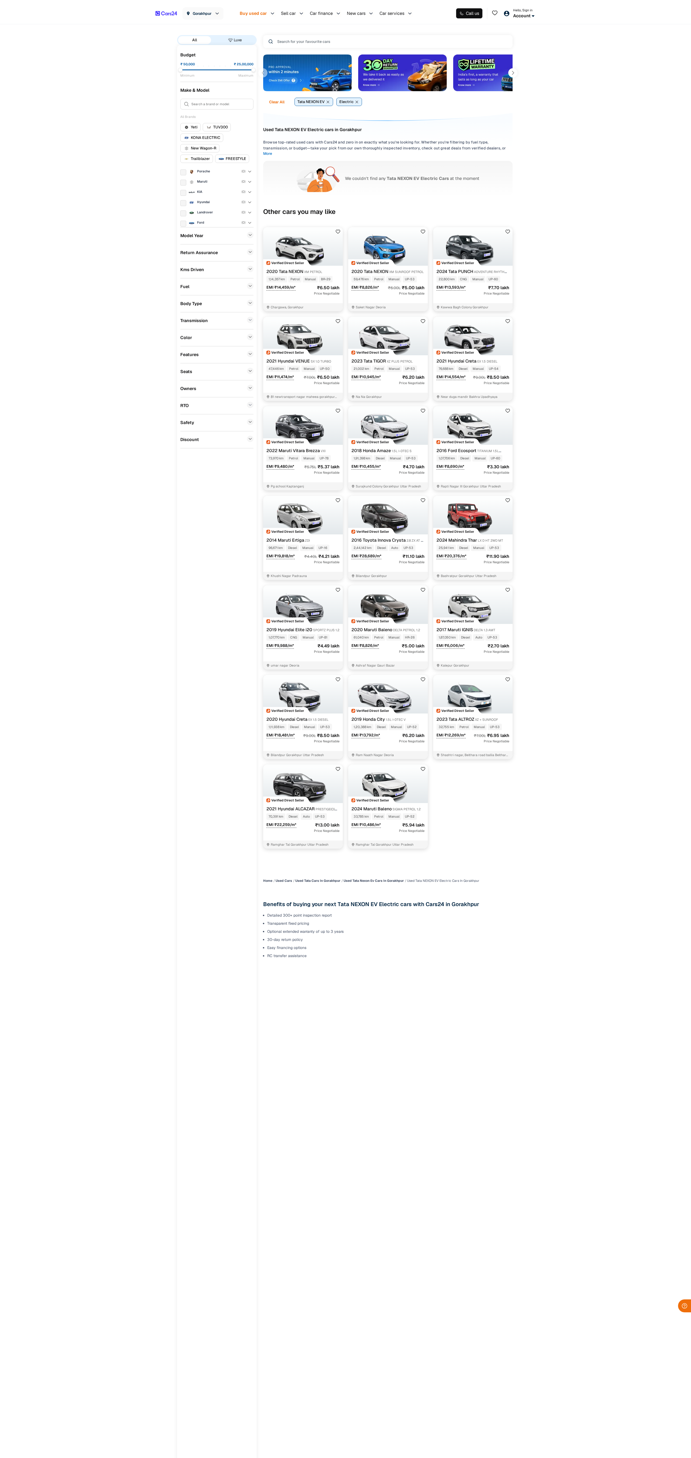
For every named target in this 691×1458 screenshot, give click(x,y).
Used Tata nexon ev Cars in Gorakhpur (374, 881)
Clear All (276, 102)
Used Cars (284, 881)
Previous (262, 72)
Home (267, 881)
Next (512, 72)
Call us (472, 13)
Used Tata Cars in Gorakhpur (317, 881)
